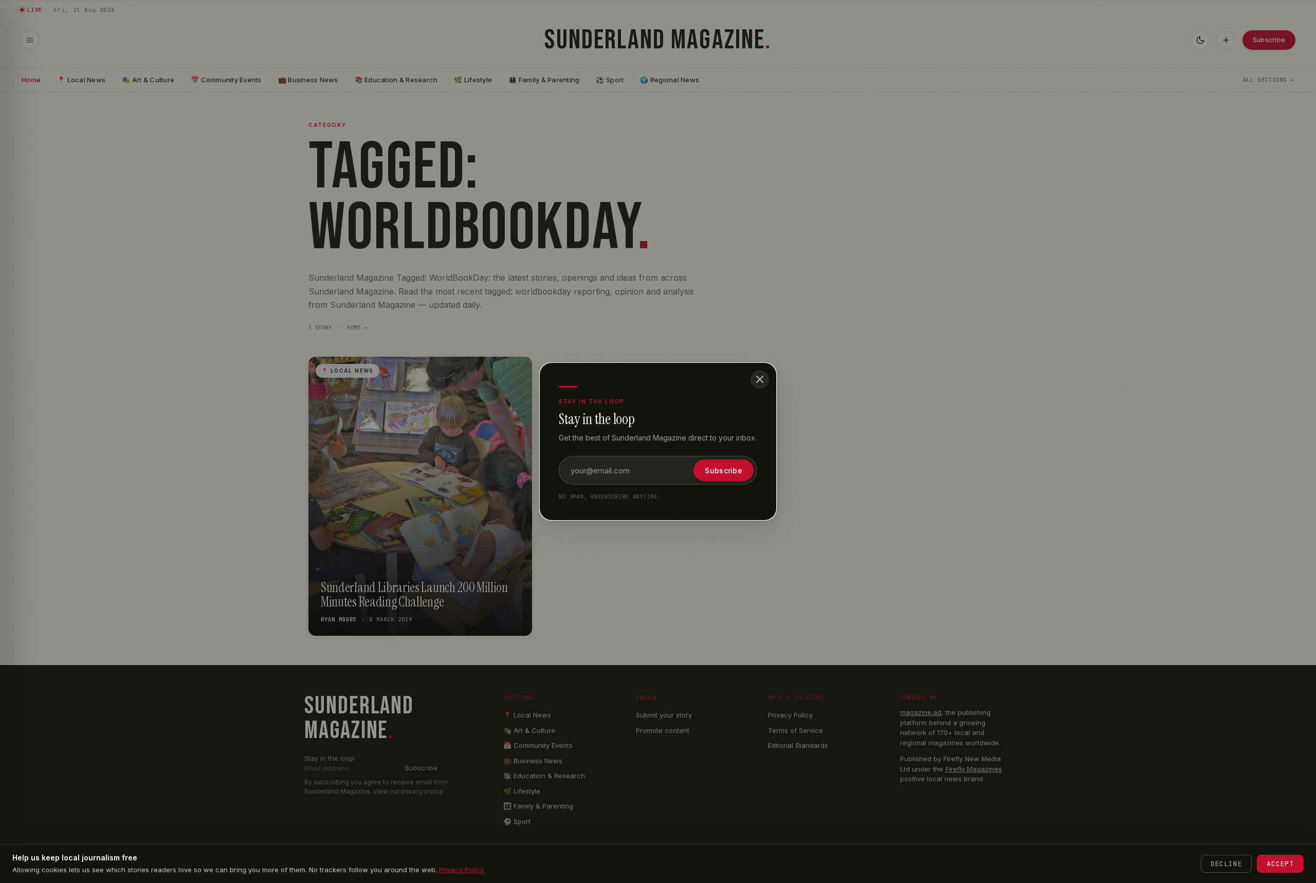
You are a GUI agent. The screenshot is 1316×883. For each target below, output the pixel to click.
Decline (1226, 863)
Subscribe (723, 470)
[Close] (760, 379)
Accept (1280, 863)
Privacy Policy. (462, 870)
